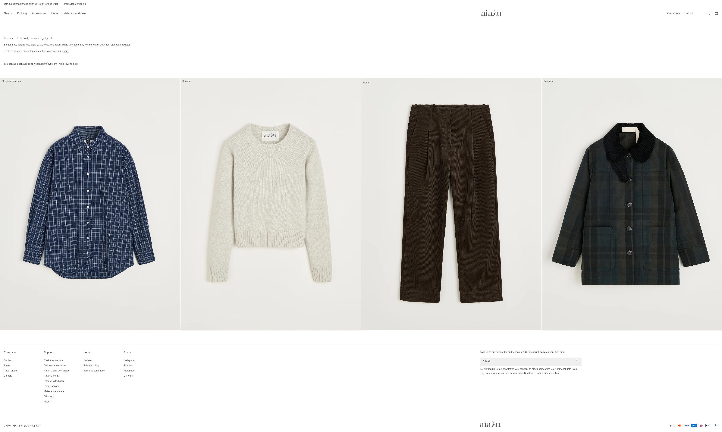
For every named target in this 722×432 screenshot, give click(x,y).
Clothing (22, 13)
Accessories (39, 13)
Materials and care (75, 13)
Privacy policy (91, 365)
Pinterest (128, 365)
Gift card (48, 396)
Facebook (129, 370)
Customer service (53, 360)
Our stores (673, 13)
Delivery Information (55, 365)
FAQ (46, 401)
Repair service (51, 386)
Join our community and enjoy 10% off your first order (31, 4)
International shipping (75, 4)
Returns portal (51, 375)
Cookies (88, 360)
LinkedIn (128, 375)
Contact (8, 360)
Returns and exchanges (57, 370)
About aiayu (10, 370)
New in (8, 13)
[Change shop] (700, 13)
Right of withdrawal (54, 381)
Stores (7, 365)
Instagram (129, 360)
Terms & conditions (94, 370)
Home (54, 13)
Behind (689, 13)
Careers (8, 375)
